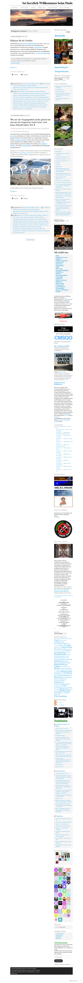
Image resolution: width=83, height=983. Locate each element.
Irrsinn (70, 659)
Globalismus (57, 656)
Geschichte (67, 652)
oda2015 (58, 426)
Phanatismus (39, 227)
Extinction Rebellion (39, 217)
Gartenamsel (60, 285)
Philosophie (41, 87)
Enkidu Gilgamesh (62, 261)
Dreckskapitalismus (22, 85)
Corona (67, 645)
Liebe (33, 101)
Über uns (41, 7)
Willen (14, 109)
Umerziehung (39, 230)
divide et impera (40, 93)
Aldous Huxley (33, 215)
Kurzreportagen (23, 87)
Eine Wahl (58, 162)
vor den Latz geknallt (41, 53)
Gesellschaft (21, 97)
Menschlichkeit (66, 668)
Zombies (18, 232)
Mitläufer (40, 101)
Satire (59, 675)
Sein (71, 675)
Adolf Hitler (27, 215)
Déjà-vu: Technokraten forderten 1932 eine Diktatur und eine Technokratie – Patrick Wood (63, 810)
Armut (60, 640)
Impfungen (57, 659)
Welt (55, 691)
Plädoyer (21, 103)
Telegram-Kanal (61, 71)
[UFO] (63, 485)
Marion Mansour (61, 280)
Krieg (65, 664)
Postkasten (52, 7)
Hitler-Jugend (41, 223)
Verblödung (64, 687)
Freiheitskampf (25, 95)
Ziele (14, 232)
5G (55, 638)
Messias (46, 225)
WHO (58, 691)
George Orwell (33, 219)
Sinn (18, 89)
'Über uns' (66, 415)
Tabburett (59, 278)
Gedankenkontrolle (23, 209)
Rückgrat (34, 103)
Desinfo (60, 647)
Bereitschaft (42, 91)
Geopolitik (33, 85)
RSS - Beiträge (59, 702)
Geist (66, 650)
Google (62, 656)
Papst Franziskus (31, 227)
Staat (64, 677)
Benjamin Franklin (15, 63)
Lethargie (29, 101)
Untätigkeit (15, 107)
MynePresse (59, 272)
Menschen (29, 87)
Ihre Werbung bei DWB (61, 346)
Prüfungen (25, 103)
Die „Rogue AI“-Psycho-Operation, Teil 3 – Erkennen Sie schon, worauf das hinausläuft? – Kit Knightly (64, 791)
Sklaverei (58, 676)
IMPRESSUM (59, 937)
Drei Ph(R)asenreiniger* (60, 735)
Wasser (68, 689)
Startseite (60, 35)
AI (66, 638)
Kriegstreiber (16, 87)
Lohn (36, 101)
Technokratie (63, 679)
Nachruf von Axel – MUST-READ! (63, 180)
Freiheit (22, 43)
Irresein (46, 223)
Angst (56, 640)
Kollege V (59, 259)
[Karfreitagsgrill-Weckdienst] (63, 480)
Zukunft (22, 232)
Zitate (26, 89)
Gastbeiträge (16, 209)
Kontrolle (58, 664)
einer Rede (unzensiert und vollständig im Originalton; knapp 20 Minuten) (63, 590)
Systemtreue (58, 164)
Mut (44, 101)
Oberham (59, 282)
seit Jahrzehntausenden (32, 43)
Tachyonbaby (60, 265)
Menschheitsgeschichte (25, 152)
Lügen (68, 666)
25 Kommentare (46, 83)
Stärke (37, 105)
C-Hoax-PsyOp (37, 47)
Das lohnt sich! (58, 960)
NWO (37, 87)
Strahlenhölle (16, 230)
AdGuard (66, 379)
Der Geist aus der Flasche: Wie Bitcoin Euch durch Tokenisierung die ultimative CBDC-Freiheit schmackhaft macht (63, 213)
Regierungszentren (41, 103)
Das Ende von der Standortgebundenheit (63, 822)
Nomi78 (58, 274)
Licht (61, 666)
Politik (59, 672)
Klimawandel (66, 663)
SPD (44, 228)
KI (60, 661)
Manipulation (36, 211)
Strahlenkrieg (68, 677)
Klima (66, 661)
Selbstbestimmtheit (23, 105)
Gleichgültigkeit (28, 97)
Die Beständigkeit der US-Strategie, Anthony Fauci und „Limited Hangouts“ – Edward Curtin (64, 787)
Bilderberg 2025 (59, 166)
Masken (61, 668)
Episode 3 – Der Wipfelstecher (62, 824)
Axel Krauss (60, 771)
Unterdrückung (58, 686)
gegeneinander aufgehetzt (20, 140)
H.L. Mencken (57, 517)
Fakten (59, 650)
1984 (20, 215)
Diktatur (56, 649)
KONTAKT (58, 938)
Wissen (63, 693)
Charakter (15, 93)
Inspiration (32, 99)
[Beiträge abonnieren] (55, 702)
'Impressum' (56, 417)
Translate (64, 80)
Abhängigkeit (22, 91)
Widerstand (35, 107)
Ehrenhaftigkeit (59, 151)
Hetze (31, 223)
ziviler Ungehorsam (27, 109)
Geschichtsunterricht (17, 221)
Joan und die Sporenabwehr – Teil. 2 (63, 158)
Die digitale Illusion (59, 89)
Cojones (20, 93)
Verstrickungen (28, 107)
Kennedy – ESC (59, 798)
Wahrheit (62, 689)
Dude (14, 36)
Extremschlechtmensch (18, 219)
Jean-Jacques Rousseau (41, 99)
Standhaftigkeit (31, 105)
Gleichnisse (36, 209)
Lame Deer (29, 225)
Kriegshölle (15, 225)
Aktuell (15, 7)
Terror (62, 680)
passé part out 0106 (59, 766)
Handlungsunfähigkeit (43, 97)
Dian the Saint (32, 93)
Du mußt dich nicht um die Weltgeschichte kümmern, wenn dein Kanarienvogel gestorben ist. (64, 732)
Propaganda (67, 671)
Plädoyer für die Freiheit (21, 40)
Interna (62, 659)
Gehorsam (15, 97)
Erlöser (25, 217)
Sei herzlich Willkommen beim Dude (47, 2)
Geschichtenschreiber (42, 219)
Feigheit (15, 95)
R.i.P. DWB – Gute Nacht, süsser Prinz (63, 182)
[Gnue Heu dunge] (63, 506)
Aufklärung (64, 640)
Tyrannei (67, 684)
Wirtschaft (57, 692)
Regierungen (61, 673)
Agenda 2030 (62, 638)
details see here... (62, 372)
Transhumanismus (26, 145)
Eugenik (67, 649)
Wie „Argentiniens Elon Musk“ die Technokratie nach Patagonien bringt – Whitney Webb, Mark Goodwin (63, 782)
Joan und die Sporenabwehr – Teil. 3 (63, 156)
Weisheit (22, 89)
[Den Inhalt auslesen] (54, 724)
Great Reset (35, 97)
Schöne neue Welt (38, 228)
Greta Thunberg (30, 221)
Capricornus (60, 262)
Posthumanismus (17, 228)
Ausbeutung (57, 642)
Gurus (35, 221)
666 (22, 215)
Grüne (24, 221)
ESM (57, 267)
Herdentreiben (26, 223)
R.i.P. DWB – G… (59, 432)
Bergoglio (40, 215)
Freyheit (31, 95)
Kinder (63, 661)
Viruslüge (56, 689)
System (56, 679)
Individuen (26, 99)
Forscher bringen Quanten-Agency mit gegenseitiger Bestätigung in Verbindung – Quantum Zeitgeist (63, 777)
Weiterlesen (13, 67)
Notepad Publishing (62, 270)
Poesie (55, 672)
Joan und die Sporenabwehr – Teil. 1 (63, 160)
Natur (34, 87)
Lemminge (35, 225)
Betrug (62, 642)
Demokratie (56, 647)
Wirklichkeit (20, 109)
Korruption (23, 211)
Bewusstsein (24, 83)
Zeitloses (24, 7)
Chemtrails (56, 645)
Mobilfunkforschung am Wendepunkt (63, 826)
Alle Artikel (65, 7)
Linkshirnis (41, 225)
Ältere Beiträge (30, 239)
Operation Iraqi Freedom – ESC (62, 773)
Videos (22, 213)
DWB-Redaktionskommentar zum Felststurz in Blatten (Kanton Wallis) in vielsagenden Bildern (63, 170)
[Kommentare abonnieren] (55, 705)
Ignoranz (22, 99)
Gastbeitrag (16, 115)
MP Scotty (59, 269)
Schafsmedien (66, 675)
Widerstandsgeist (42, 107)
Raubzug (23, 228)
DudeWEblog (67, 299)
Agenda (57, 638)
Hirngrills (35, 223)
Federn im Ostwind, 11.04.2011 (62, 728)
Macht (56, 668)
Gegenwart (26, 219)
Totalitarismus (59, 682)
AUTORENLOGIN (60, 934)
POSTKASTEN (59, 935)
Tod (65, 680)
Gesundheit (68, 654)
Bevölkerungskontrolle (60, 643)
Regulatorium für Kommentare (59, 383)
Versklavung (21, 107)
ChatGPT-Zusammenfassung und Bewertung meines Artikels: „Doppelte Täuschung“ (63, 739)
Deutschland (67, 647)
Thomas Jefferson (43, 105)
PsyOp (30, 103)
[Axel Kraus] (63, 489)
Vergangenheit (46, 230)
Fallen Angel (60, 283)
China (60, 645)
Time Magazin (23, 230)
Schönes (15, 89)
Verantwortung (58, 687)
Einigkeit (46, 93)
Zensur (66, 692)
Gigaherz (59, 816)
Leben (24, 101)
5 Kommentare (46, 207)
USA (64, 685)
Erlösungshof (31, 217)
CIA (63, 645)
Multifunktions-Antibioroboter (20, 227)
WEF (71, 689)
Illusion (67, 657)
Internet (65, 659)
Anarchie (28, 91)
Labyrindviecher (22, 225)
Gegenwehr (42, 95)
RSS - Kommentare (60, 705)
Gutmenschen (41, 221)
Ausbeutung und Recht (60, 91)
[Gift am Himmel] (63, 495)
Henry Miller (16, 99)
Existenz (56, 651)
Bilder (29, 83)
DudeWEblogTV (61, 67)
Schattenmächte (29, 228)
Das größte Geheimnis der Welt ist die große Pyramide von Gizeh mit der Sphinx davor (63, 95)
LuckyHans (59, 277)
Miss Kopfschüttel (61, 275)
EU (65, 649)
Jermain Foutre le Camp (62, 725)
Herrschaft (57, 658)
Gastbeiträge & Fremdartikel (60, 287)
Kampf (48, 99)
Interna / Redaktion (62, 290)
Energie (61, 649)
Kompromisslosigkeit (18, 101)
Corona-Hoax (25, 93)
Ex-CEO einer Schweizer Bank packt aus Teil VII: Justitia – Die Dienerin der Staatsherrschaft (63, 185)
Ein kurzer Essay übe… (60, 429)
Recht (46, 87)
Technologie (57, 680)
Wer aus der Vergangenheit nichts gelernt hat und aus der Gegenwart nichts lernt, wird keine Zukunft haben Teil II (30, 122)
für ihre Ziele (13, 136)
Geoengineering (59, 652)
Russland (66, 673)
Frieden (62, 650)
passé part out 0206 (59, 764)
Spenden (67, 304)
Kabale (56, 661)
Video (33, 7)
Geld (69, 651)
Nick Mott (59, 264)
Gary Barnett (37, 95)
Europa (71, 649)
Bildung (33, 83)
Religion (15, 213)
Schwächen (15, 105)
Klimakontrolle (16, 211)
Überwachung (60, 695)
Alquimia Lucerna (61, 257)
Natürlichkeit (56, 670)
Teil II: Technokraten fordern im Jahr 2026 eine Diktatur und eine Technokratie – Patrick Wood (63, 805)
